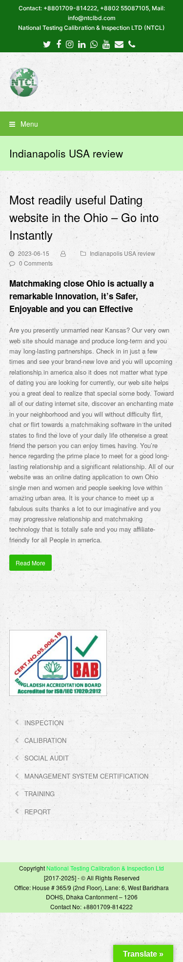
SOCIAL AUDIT (46, 757)
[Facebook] (58, 43)
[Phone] (131, 43)
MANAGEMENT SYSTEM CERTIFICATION (86, 776)
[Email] (119, 43)
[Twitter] (47, 43)
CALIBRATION (45, 740)
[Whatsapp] (94, 43)
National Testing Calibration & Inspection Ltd (105, 868)
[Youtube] (106, 43)
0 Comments (36, 263)
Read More (30, 563)
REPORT (37, 811)
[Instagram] (69, 43)
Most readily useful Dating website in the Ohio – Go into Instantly (84, 217)
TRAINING (39, 793)
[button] (91, 124)
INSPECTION (43, 722)
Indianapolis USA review (122, 253)
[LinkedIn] (81, 43)
